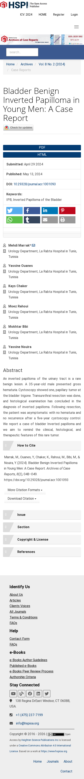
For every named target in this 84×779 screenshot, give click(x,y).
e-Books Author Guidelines (28, 660)
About (68, 761)
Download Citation (21, 498)
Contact (66, 771)
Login (74, 14)
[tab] (42, 445)
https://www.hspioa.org (54, 751)
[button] (14, 210)
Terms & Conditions (24, 617)
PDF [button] (42, 147)
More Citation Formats (24, 490)
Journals (53, 761)
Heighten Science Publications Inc (39, 740)
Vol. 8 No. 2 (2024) (52, 64)
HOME (43, 14)
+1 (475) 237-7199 (29, 715)
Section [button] (23, 527)
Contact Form (20, 639)
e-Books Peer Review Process (31, 671)
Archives (27, 64)
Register (58, 14)
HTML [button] (42, 155)
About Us (16, 595)
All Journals (18, 612)
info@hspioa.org (27, 723)
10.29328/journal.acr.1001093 (34, 184)
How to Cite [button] (26, 445)
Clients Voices (20, 606)
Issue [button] (21, 515)
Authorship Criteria (23, 677)
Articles (15, 600)
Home (10, 64)
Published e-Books (23, 666)
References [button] (26, 552)
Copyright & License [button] (32, 539)
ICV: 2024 (26, 14)
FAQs (13, 623)
